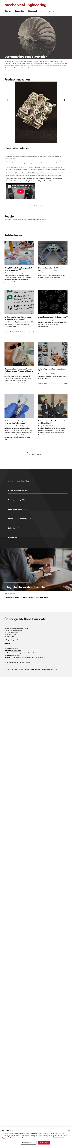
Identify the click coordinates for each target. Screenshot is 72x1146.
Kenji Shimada (53, 178)
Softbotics (12, 537)
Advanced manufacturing (18, 481)
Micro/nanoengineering (18, 518)
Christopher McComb (32, 178)
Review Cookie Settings (29, 1142)
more (51, 11)
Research (32, 10)
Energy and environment (18, 509)
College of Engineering (12, 640)
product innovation (40, 219)
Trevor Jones (35, 181)
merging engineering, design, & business (17, 582)
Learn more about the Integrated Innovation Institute (27, 598)
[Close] (69, 1130)
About (7, 10)
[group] (36, 142)
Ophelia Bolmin (44, 181)
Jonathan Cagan (21, 178)
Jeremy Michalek (44, 178)
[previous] (7, 100)
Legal (28, 662)
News (43, 11)
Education (19, 10)
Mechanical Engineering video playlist (23, 653)
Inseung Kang (25, 181)
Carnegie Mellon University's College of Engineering (28, 657)
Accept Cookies (44, 1142)
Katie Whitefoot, (16, 181)
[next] (64, 100)
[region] (36, 143)
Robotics (12, 528)
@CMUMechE (14, 648)
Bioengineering (14, 500)
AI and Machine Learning (18, 490)
